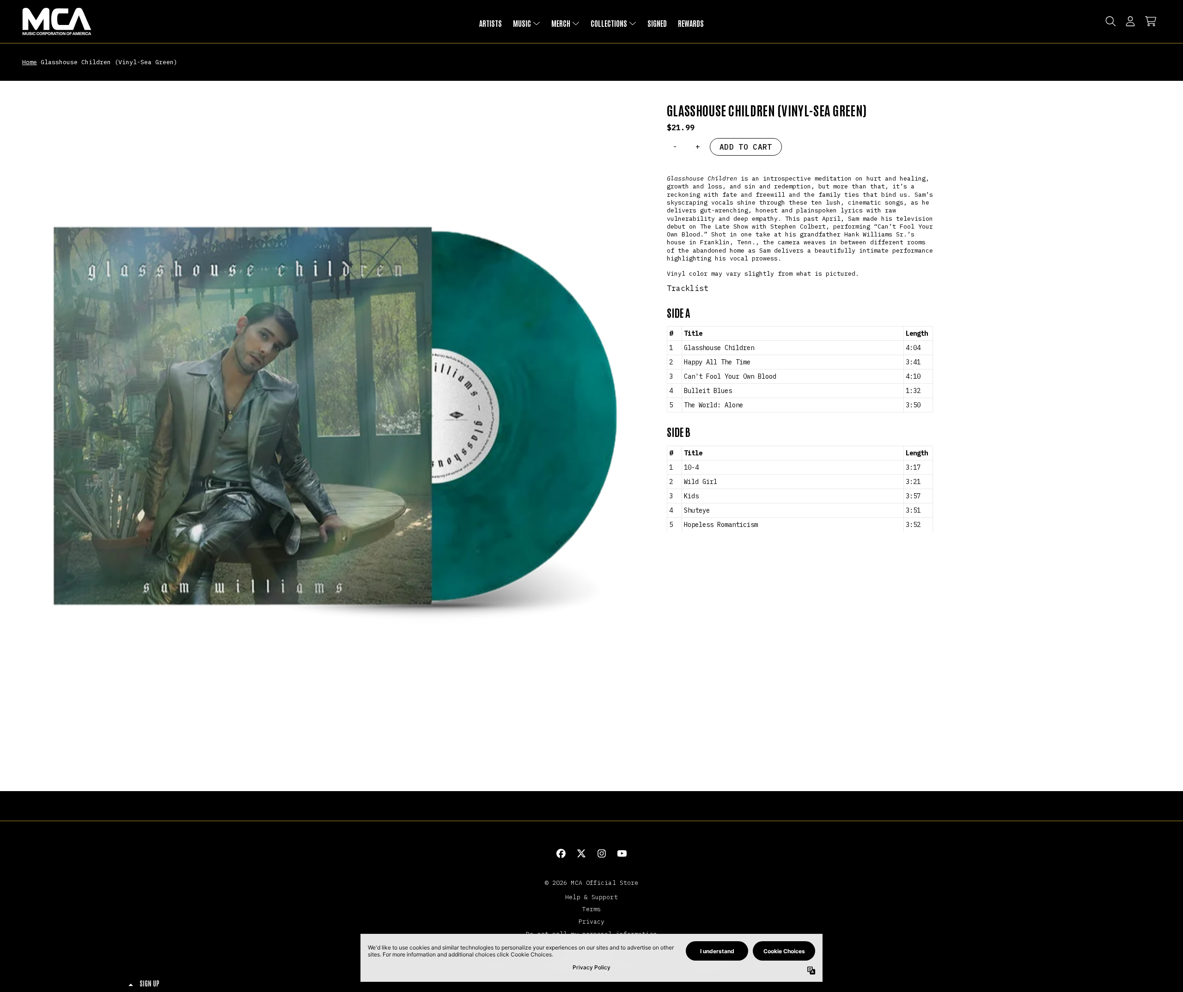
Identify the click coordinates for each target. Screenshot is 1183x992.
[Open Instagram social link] (602, 853)
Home (29, 62)
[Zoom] (335, 416)
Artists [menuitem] (490, 23)
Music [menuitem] (522, 23)
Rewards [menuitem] (691, 23)
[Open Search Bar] (1110, 21)
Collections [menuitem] (609, 23)
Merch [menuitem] (560, 23)
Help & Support (591, 897)
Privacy (592, 921)
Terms (591, 909)
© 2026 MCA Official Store (592, 882)
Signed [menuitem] (657, 23)
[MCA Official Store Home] (56, 21)
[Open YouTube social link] (622, 853)
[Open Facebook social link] (561, 853)
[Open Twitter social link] (581, 853)
